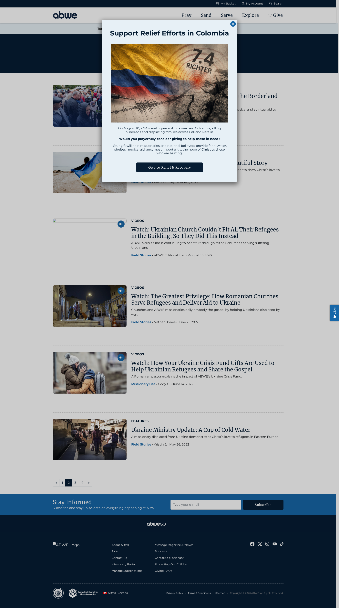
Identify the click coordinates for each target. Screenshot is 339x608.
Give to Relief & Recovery (169, 167)
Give (335, 310)
